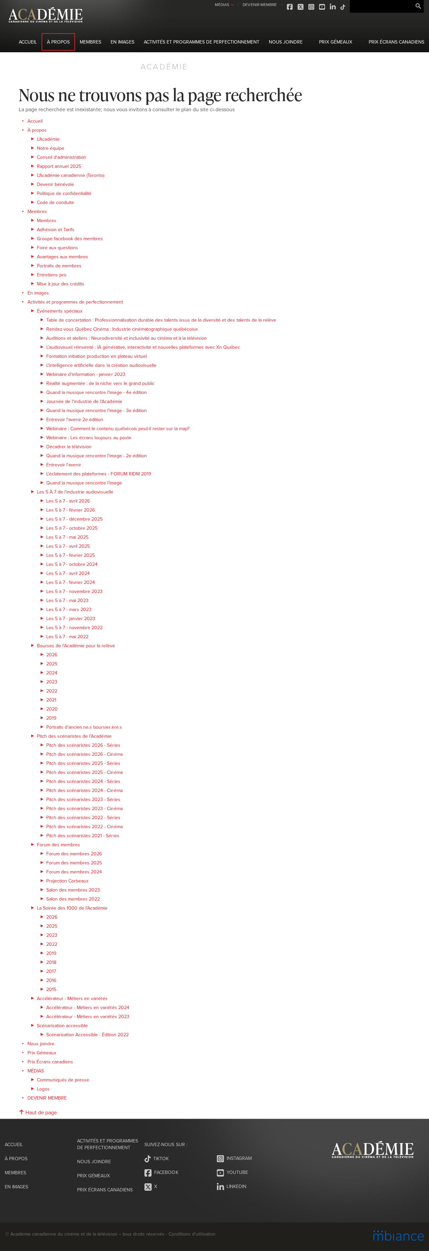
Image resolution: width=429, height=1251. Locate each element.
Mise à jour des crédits (60, 283)
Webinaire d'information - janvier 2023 (85, 374)
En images (122, 42)
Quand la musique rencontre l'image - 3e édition (96, 410)
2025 (51, 663)
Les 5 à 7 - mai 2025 (67, 537)
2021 (51, 700)
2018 (51, 962)
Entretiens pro (51, 274)
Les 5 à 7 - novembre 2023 (74, 591)
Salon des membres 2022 (73, 899)
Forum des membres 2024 (74, 871)
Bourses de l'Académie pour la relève (76, 645)
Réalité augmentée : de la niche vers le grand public (100, 383)
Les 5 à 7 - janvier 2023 (70, 618)
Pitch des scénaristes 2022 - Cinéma (84, 826)
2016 (51, 980)
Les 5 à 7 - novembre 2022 (74, 627)
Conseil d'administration (61, 157)
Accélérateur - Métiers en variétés (72, 998)
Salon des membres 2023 (73, 889)
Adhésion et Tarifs (55, 229)
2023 (51, 681)
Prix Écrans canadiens (396, 42)
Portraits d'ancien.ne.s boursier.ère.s (84, 727)
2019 (51, 718)
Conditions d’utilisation (192, 1234)
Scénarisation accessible (62, 1025)
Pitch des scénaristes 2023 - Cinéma (84, 808)
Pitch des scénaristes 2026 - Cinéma (84, 754)
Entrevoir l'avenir (63, 464)
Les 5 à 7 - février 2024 (70, 582)
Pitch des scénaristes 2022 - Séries (83, 817)
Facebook (290, 7)
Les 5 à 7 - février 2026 (70, 510)
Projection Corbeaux (67, 880)
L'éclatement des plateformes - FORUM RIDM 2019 (98, 473)
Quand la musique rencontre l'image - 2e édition (96, 455)
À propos (58, 42)
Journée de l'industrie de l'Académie (84, 401)
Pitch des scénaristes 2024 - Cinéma (84, 790)
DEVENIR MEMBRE (260, 4)
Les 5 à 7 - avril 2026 (68, 501)
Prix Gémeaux (335, 42)
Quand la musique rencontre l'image (84, 482)
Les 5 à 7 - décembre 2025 (74, 519)
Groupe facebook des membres (70, 238)
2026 (51, 654)
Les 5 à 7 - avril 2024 (68, 573)
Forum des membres (58, 844)
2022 (51, 690)
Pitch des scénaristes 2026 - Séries (83, 745)
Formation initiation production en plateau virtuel (96, 356)
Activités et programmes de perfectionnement (202, 42)
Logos (43, 1088)
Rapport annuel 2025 (59, 166)
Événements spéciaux (59, 311)
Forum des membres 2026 (74, 853)
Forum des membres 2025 (74, 862)
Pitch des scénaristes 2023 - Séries (83, 799)
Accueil (28, 42)
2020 (52, 709)
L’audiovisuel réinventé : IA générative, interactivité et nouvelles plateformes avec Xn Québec (143, 347)
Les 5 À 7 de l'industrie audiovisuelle (75, 491)
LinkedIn (333, 7)
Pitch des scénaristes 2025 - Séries (83, 763)
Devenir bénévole (55, 184)
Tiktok (343, 7)
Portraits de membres (59, 265)
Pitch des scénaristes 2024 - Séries (83, 781)
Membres (90, 42)
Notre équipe (50, 148)
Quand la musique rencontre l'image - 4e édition (96, 392)
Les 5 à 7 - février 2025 (70, 555)
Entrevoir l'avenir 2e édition (74, 419)
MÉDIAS (222, 4)
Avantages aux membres (62, 256)
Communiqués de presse (63, 1079)
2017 (51, 971)
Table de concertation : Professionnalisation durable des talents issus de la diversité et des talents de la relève (161, 320)
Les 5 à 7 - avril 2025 (68, 546)
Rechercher (418, 6)
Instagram (311, 7)
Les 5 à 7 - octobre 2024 (72, 564)
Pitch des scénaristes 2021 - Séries (82, 835)
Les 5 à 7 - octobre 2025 (72, 528)
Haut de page (40, 1112)
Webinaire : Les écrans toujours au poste (88, 437)
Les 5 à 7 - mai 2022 (67, 636)
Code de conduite (55, 202)
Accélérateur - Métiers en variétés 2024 (87, 1007)
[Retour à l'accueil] (45, 26)
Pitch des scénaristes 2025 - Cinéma (84, 772)
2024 (51, 672)
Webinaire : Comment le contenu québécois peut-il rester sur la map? (117, 428)
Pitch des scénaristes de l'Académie (74, 736)
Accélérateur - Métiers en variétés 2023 (87, 1016)
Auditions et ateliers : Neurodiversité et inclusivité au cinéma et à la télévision (126, 338)
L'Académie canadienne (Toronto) (71, 175)
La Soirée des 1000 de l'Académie (72, 908)
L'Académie (48, 139)
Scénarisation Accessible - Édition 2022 (87, 1034)
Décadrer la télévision (68, 446)
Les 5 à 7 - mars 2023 (68, 609)
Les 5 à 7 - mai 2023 (67, 600)
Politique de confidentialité (64, 193)
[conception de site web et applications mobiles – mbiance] (398, 1236)
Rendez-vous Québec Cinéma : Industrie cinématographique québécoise (122, 329)
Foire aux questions (57, 247)
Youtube (322, 7)
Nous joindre (286, 42)
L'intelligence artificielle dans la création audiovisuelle (101, 365)
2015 (51, 989)
